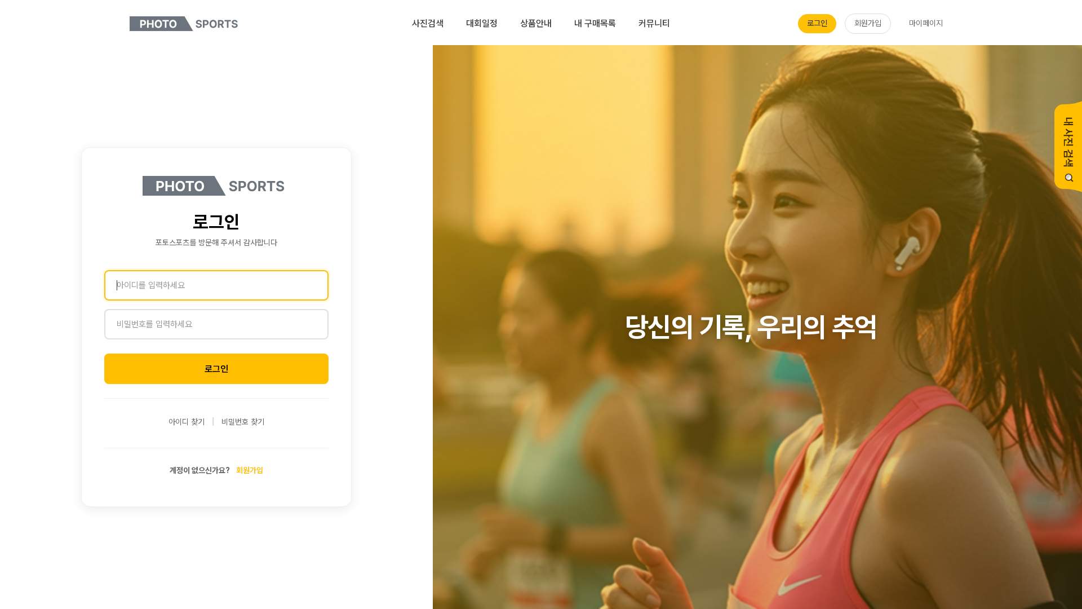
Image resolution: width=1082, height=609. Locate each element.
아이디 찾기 (186, 421)
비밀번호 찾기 (242, 421)
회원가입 (867, 23)
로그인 (817, 23)
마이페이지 (926, 23)
